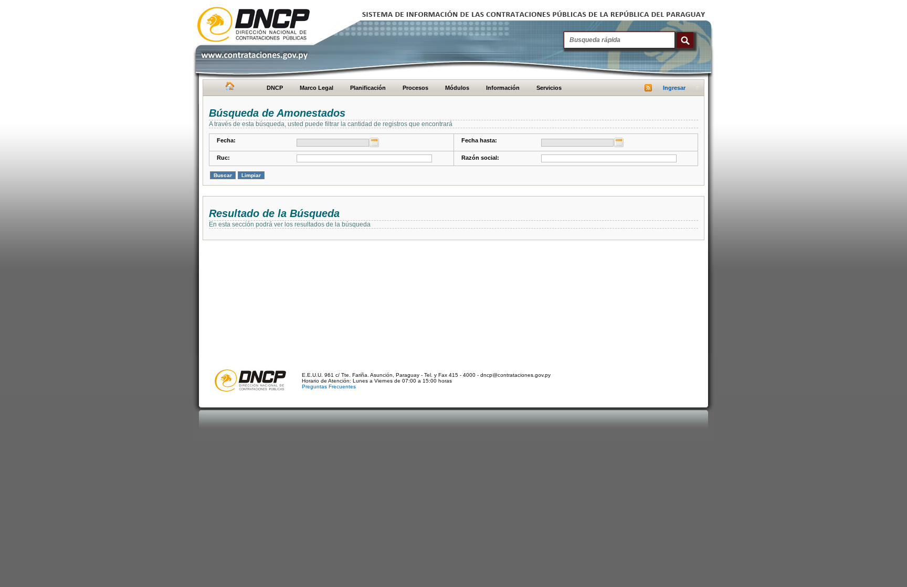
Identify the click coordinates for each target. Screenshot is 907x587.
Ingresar (674, 88)
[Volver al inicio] (228, 88)
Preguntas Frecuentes (329, 386)
